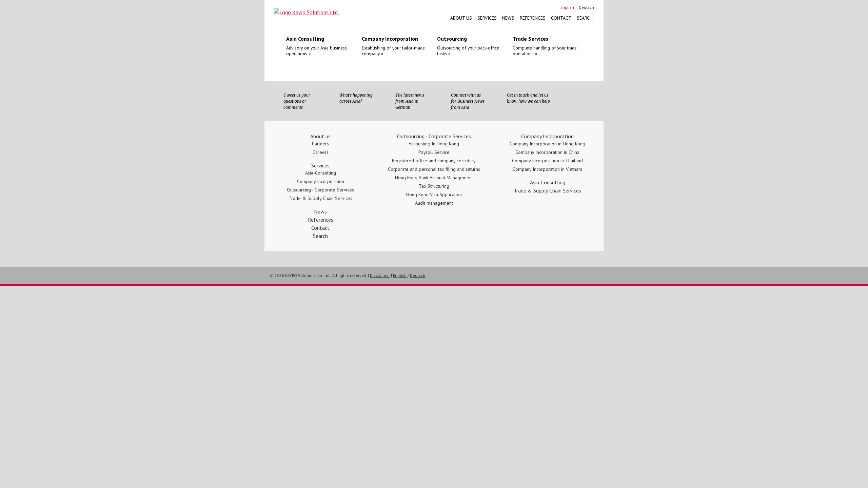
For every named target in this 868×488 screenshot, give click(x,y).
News (508, 18)
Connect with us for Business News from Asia (468, 101)
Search (585, 18)
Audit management (434, 203)
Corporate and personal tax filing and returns (434, 169)
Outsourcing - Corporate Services (320, 190)
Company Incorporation (320, 181)
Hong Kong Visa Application (434, 194)
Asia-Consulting (320, 173)
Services (487, 18)
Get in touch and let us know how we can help (528, 98)
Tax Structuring (434, 186)
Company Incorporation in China (547, 152)
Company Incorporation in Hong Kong (547, 144)
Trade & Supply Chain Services (320, 198)
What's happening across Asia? (356, 98)
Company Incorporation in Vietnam (547, 169)
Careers (321, 152)
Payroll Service (434, 152)
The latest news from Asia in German (409, 101)
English (567, 7)
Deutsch (586, 7)
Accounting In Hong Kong (434, 144)
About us (461, 18)
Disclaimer (380, 275)
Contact (561, 18)
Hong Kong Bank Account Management (434, 178)
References (533, 18)
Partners (320, 144)
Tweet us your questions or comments (296, 101)
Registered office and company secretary (434, 161)
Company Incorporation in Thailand (547, 161)
